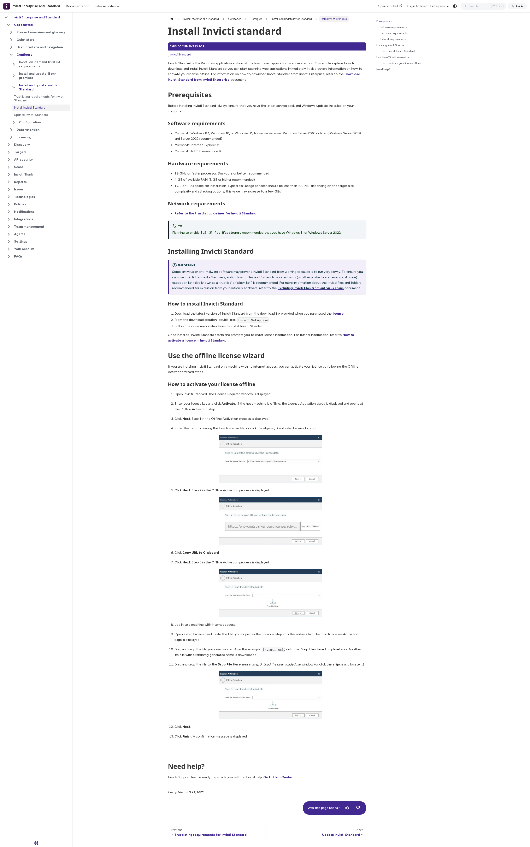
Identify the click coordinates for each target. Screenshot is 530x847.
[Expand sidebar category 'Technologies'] (8, 197)
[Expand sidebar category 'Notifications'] (8, 211)
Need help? (383, 69)
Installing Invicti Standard (391, 45)
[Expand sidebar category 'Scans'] (8, 167)
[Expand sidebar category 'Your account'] (8, 249)
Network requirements (393, 39)
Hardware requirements (393, 33)
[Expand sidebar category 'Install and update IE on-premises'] (13, 75)
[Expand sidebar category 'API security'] (8, 159)
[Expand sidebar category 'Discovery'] (8, 144)
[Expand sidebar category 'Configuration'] (13, 122)
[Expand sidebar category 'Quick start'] (11, 39)
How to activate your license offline (400, 63)
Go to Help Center (278, 777)
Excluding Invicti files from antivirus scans (311, 288)
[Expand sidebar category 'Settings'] (8, 241)
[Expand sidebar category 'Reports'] (8, 182)
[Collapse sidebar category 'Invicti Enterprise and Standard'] (6, 17)
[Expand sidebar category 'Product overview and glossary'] (11, 32)
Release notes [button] (105, 6)
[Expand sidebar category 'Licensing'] (11, 137)
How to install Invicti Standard (397, 51)
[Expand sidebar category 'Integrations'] (8, 219)
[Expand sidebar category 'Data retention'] (11, 129)
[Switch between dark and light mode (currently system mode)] (455, 6)
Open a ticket (388, 6)
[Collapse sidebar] (36, 843)
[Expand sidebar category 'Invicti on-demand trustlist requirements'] (13, 64)
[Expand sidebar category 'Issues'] (8, 189)
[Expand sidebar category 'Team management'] (8, 226)
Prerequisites (383, 21)
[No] (358, 808)
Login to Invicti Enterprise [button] (426, 6)
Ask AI (520, 6)
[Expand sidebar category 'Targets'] (8, 152)
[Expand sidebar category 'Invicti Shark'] (8, 174)
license (338, 313)
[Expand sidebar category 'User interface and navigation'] (11, 47)
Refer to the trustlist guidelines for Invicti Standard (215, 213)
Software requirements (393, 27)
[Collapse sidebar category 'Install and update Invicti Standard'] (13, 87)
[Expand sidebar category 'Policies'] (8, 204)
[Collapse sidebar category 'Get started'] (8, 25)
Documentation (77, 6)
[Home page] (172, 19)
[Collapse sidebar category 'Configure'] (11, 54)
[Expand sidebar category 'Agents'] (8, 234)
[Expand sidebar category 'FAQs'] (8, 256)
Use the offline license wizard (393, 57)
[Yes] (347, 808)
